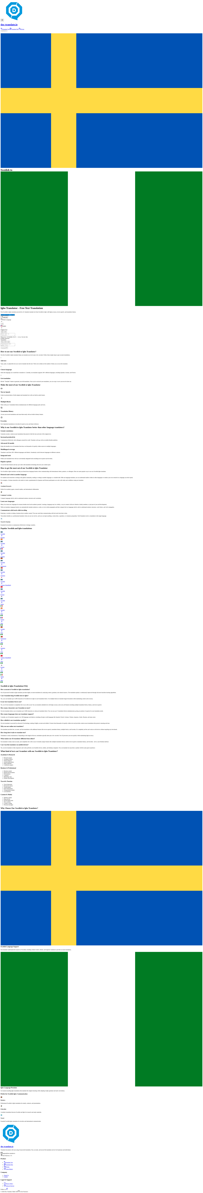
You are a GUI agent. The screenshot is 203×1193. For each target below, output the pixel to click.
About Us (6, 1175)
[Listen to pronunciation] (5, 331)
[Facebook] (7, 1189)
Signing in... (4, 30)
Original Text (4, 329)
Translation (3, 339)
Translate (3, 348)
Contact (6, 1176)
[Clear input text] (2, 331)
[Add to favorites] (8, 342)
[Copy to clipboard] (2, 342)
